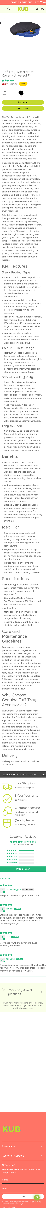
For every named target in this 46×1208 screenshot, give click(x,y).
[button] (8, 80)
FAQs (19, 1005)
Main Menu (8, 1146)
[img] (6, 885)
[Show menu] (3, 9)
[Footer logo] (11, 1129)
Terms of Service (14, 1204)
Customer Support (13, 1155)
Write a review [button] (23, 868)
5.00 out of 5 (30, 841)
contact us (34, 1005)
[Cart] (42, 9)
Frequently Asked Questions (19, 992)
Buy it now (23, 108)
